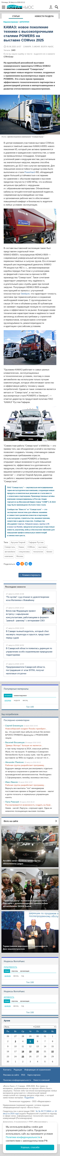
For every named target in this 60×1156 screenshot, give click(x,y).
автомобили (10, 552)
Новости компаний (41, 1080)
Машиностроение (10, 22)
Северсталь (10, 547)
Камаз (21, 547)
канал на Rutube (16, 527)
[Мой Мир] (30, 563)
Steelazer (25, 293)
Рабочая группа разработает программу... (25, 765)
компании (9, 556)
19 (30, 1051)
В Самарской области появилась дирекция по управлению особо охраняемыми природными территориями (29, 651)
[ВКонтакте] (18, 563)
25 (23, 1056)
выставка (42, 547)
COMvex (31, 547)
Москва (19, 556)
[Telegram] (26, 563)
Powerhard (29, 172)
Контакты (7, 1070)
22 (52, 1051)
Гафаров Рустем (36, 542)
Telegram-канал (31, 524)
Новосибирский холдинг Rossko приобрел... (26, 728)
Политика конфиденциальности (17, 1080)
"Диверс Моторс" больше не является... (24, 745)
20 (37, 1051)
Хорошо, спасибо (30, 1147)
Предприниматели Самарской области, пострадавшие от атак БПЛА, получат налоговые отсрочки (25, 670)
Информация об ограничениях (37, 1070)
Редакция (18, 1070)
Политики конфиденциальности (23, 1137)
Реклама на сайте (11, 1075)
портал (21, 524)
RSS (23, 1075)
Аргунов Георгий (18, 542)
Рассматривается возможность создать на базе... (28, 805)
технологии (38, 552)
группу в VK (44, 524)
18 (23, 1051)
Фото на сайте (11, 821)
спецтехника (24, 552)
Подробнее (29, 1098)
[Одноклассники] (22, 563)
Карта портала (34, 1075)
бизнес (49, 552)
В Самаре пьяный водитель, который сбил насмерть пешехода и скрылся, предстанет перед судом (28, 634)
